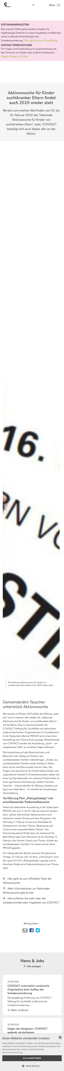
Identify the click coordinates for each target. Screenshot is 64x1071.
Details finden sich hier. (15, 56)
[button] (32, 1065)
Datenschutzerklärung (12, 1052)
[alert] (32, 1052)
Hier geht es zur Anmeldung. (41, 40)
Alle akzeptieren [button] (32, 1058)
